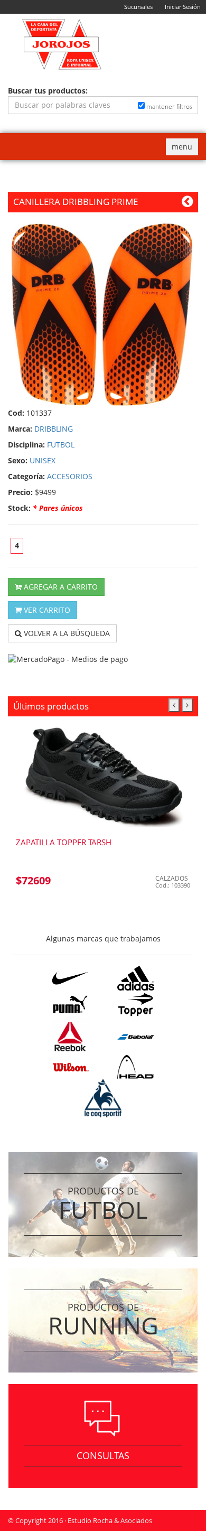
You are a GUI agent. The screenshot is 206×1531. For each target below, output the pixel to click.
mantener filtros (169, 106)
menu (184, 148)
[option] (103, 810)
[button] (174, 705)
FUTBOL (60, 445)
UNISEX (42, 460)
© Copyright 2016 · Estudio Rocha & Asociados (80, 1520)
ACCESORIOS (69, 476)
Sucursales (138, 7)
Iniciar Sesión (183, 7)
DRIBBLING (53, 429)
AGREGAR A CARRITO (60, 587)
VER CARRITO (46, 610)
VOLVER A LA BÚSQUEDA (66, 633)
